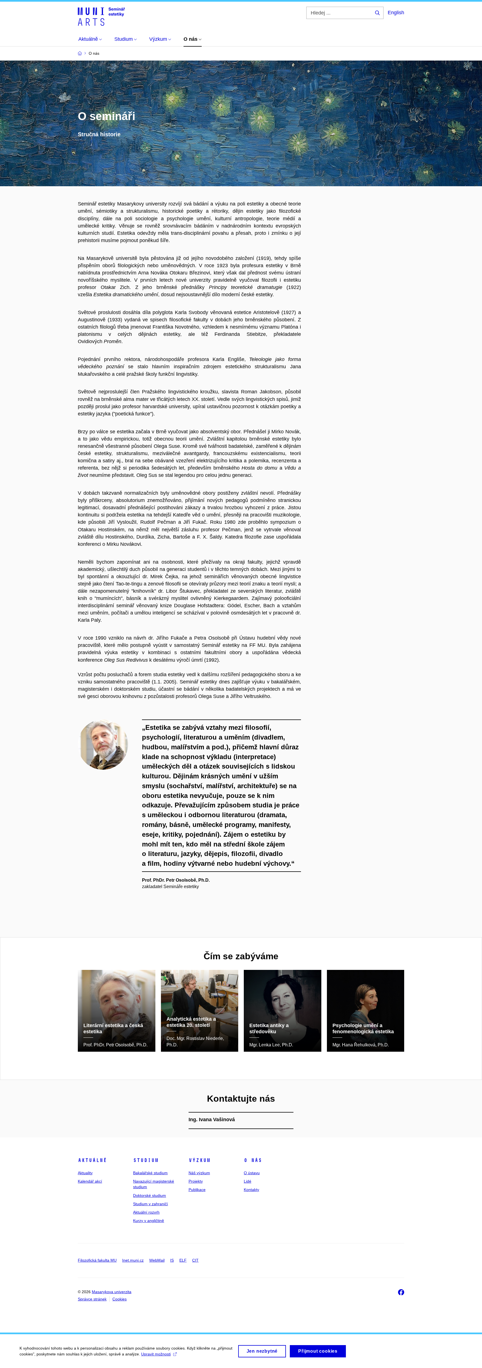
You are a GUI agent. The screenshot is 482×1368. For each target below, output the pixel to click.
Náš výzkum (199, 1173)
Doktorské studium (149, 1195)
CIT (195, 1260)
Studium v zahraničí (150, 1204)
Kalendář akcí (90, 1181)
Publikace (197, 1189)
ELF (183, 1260)
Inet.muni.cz (133, 1260)
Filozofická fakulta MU (97, 1260)
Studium (145, 1160)
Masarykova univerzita (111, 1292)
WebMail (157, 1260)
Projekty (196, 1181)
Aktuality (85, 1173)
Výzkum (199, 1160)
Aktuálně (92, 1160)
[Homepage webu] (101, 16)
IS (172, 1260)
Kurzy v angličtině (148, 1220)
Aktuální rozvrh (146, 1212)
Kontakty (251, 1189)
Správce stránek (92, 1299)
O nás (253, 1160)
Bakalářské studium (150, 1173)
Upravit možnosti (156, 1354)
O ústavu (252, 1173)
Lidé (247, 1181)
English (396, 12)
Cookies (119, 1299)
